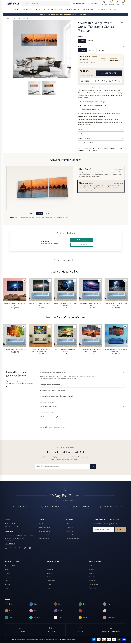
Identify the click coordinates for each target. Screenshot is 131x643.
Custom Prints (88, 9)
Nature (7, 588)
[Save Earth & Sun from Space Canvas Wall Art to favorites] (74, 280)
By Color (59, 9)
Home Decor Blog (44, 531)
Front (32, 213)
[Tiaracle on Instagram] (15, 548)
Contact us (10, 387)
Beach (7, 569)
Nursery (49, 588)
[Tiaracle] (12, 3)
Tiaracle (12, 639)
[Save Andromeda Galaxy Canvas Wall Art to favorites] (49, 280)
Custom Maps (102, 9)
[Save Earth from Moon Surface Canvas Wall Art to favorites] (125, 280)
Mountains (8, 584)
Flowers (7, 573)
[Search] (67, 3)
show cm (121, 46)
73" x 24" (102, 50)
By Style (77, 9)
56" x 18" (92, 50)
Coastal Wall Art (113, 149)
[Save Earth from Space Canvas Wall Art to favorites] (24, 280)
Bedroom (50, 569)
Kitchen (49, 577)
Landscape (8, 577)
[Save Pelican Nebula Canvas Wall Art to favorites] (24, 326)
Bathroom (50, 573)
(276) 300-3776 (10, 543)
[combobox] (43, 3)
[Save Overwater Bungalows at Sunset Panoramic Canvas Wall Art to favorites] (122, 22)
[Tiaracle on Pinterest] (20, 548)
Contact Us (69, 527)
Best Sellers (26, 9)
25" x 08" (83, 50)
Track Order (69, 531)
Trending (37, 9)
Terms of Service (44, 538)
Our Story (42, 524)
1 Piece (90, 41)
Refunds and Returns (72, 538)
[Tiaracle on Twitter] (25, 548)
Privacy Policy (71, 639)
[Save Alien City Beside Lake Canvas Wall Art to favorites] (74, 326)
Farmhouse (92, 588)
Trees (6, 580)
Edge (47, 213)
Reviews (113, 9)
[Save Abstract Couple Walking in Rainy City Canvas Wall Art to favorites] (49, 326)
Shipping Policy (71, 535)
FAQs (67, 524)
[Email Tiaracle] (6, 548)
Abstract (91, 566)
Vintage (91, 573)
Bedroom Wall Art (103, 149)
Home (17, 9)
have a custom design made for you (68, 459)
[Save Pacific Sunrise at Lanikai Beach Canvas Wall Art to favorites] (125, 326)
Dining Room (51, 580)
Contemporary (93, 584)
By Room (68, 9)
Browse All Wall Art (45, 535)
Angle (40, 213)
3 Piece (82, 41)
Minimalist (92, 580)
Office (49, 584)
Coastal (91, 577)
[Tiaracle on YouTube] (29, 548)
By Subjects (48, 9)
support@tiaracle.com (19, 536)
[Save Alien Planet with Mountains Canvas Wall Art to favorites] (99, 326)
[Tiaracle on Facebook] (11, 548)
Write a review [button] (82, 240)
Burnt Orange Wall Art (21, 18)
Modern (91, 569)
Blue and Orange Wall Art (90, 151)
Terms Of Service (59, 639)
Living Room (51, 566)
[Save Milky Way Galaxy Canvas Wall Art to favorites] (99, 280)
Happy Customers (44, 527)
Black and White (10, 566)
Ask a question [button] (82, 245)
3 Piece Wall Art (69, 272)
